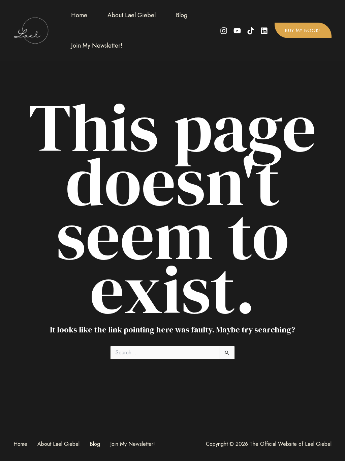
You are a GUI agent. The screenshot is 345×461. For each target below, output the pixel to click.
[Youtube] (237, 30)
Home (79, 15)
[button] (303, 30)
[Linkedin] (264, 30)
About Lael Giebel (131, 15)
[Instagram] (223, 30)
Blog (181, 15)
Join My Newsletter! (96, 45)
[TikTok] (250, 30)
